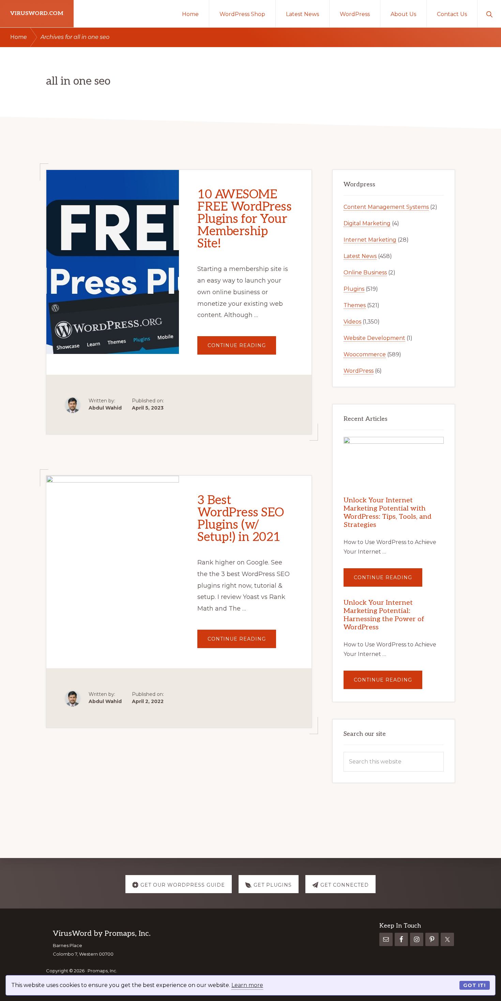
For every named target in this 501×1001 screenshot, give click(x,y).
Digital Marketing (367, 223)
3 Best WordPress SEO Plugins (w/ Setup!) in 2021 (240, 519)
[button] (489, 13)
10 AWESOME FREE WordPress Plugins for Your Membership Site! (244, 219)
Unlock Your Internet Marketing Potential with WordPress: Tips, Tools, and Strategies (387, 512)
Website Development (374, 338)
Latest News (360, 256)
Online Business (365, 272)
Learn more (247, 985)
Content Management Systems (386, 207)
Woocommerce (365, 354)
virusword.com (36, 13)
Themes (355, 305)
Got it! (474, 985)
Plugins (354, 289)
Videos (352, 321)
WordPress (359, 371)
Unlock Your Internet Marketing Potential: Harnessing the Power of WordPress (384, 615)
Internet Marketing (370, 240)
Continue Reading (242, 348)
